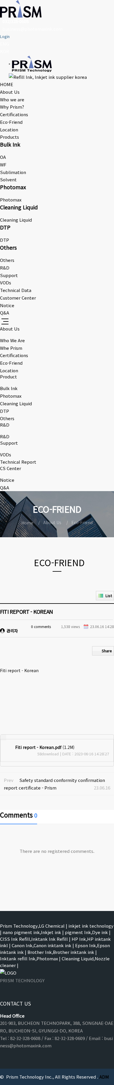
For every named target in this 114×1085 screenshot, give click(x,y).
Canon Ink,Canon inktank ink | (43, 945)
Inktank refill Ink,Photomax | (30, 958)
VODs (5, 282)
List (109, 595)
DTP (4, 240)
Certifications (14, 114)
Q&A (4, 312)
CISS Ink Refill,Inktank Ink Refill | (35, 939)
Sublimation (13, 172)
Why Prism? (12, 107)
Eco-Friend (11, 122)
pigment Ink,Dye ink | (87, 932)
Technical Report (18, 462)
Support (9, 275)
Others (7, 260)
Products (9, 137)
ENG (4, 44)
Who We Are (12, 340)
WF (3, 164)
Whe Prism (11, 348)
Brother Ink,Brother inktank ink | (62, 952)
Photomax (10, 200)
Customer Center (18, 298)
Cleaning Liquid (16, 220)
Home (27, 523)
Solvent (8, 179)
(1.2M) (45, 747)
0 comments (41, 626)
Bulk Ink (9, 388)
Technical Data (15, 290)
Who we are (12, 99)
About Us (10, 92)
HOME (6, 84)
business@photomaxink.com (32, 29)
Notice (7, 305)
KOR (4, 51)
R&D (4, 268)
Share (107, 650)
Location (9, 129)
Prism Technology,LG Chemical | (33, 926)
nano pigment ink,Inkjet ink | (33, 932)
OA (3, 157)
